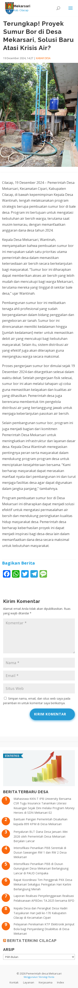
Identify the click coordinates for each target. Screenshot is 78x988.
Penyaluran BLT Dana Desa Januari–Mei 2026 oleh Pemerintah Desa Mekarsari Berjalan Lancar (41, 836)
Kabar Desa (43, 58)
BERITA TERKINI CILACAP (32, 940)
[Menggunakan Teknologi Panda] (9, 8)
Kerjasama (45, 982)
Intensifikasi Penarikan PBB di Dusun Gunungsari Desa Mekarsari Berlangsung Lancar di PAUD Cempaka (41, 868)
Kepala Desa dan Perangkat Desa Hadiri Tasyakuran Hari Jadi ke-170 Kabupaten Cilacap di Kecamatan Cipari (40, 913)
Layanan (28, 982)
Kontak (14, 982)
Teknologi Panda (46, 977)
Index (60, 982)
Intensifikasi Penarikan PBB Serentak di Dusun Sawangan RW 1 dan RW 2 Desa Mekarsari (40, 852)
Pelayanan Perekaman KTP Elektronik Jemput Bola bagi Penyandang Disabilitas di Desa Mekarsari (44, 929)
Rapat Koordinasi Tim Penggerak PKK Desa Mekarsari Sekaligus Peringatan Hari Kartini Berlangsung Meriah (43, 884)
